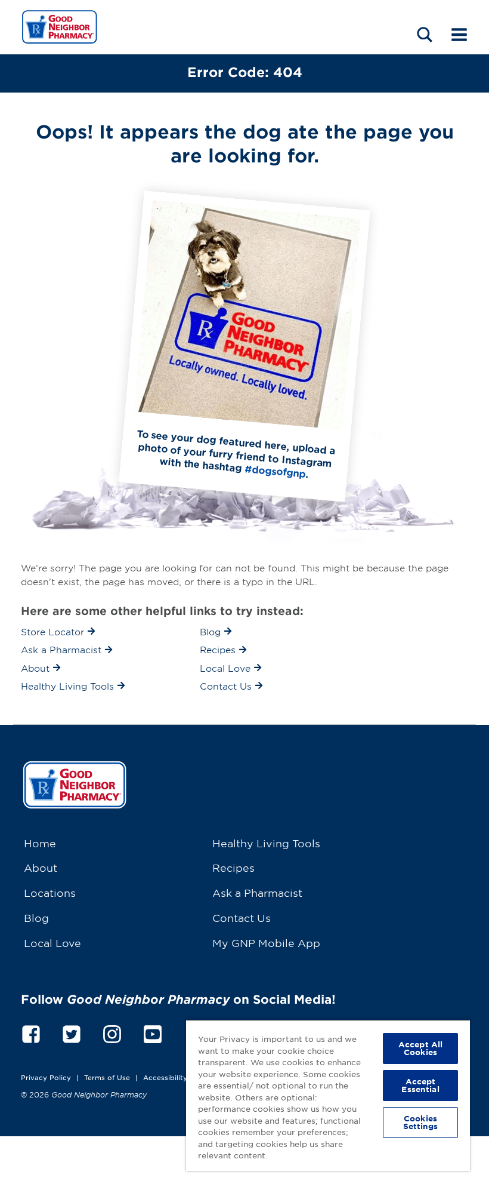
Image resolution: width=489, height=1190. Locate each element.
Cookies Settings (420, 1122)
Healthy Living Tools (266, 843)
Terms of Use (107, 1077)
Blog (36, 917)
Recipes (233, 867)
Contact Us (241, 917)
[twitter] (71, 1032)
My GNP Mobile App (266, 942)
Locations (50, 892)
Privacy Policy (46, 1077)
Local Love (52, 942)
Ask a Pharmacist (257, 892)
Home (40, 843)
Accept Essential (420, 1085)
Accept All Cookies (420, 1048)
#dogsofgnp (275, 470)
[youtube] (153, 1032)
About (40, 867)
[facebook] (31, 1032)
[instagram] (112, 1032)
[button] (424, 34)
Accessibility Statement (184, 1077)
